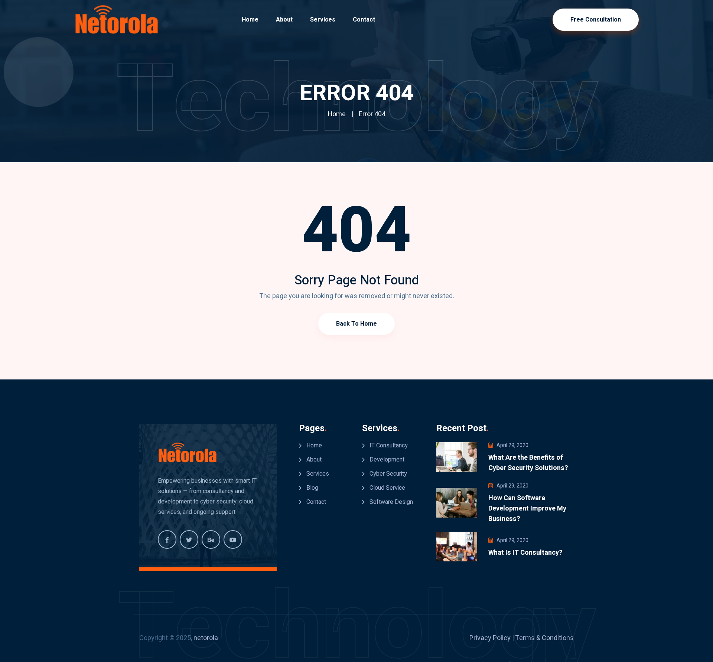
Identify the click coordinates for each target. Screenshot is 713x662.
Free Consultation (595, 19)
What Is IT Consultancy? (525, 553)
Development (386, 459)
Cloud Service (387, 487)
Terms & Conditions (544, 638)
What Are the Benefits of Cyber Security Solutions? (528, 463)
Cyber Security (388, 473)
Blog (312, 487)
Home (250, 19)
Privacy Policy (490, 638)
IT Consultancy (388, 445)
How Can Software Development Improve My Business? (527, 508)
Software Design (391, 502)
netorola (205, 638)
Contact (364, 19)
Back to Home (356, 323)
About (284, 19)
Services (322, 19)
